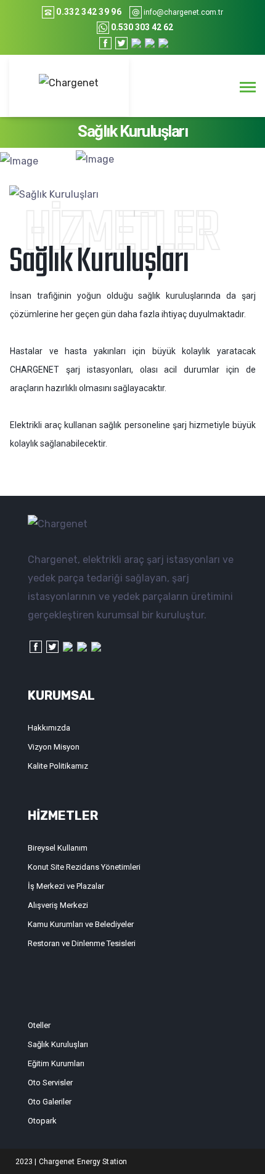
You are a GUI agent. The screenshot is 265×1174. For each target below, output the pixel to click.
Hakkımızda (49, 727)
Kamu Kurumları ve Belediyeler (81, 924)
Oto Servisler (50, 1082)
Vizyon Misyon (54, 746)
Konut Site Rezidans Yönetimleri (84, 867)
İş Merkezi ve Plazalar (66, 886)
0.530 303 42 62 (142, 27)
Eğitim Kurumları (56, 1063)
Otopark (42, 1120)
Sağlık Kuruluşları (58, 1044)
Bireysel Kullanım (58, 847)
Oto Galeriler (49, 1101)
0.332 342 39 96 (88, 12)
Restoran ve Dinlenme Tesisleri (82, 943)
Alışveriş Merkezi (58, 905)
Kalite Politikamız (58, 766)
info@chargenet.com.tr (183, 12)
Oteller (39, 1025)
